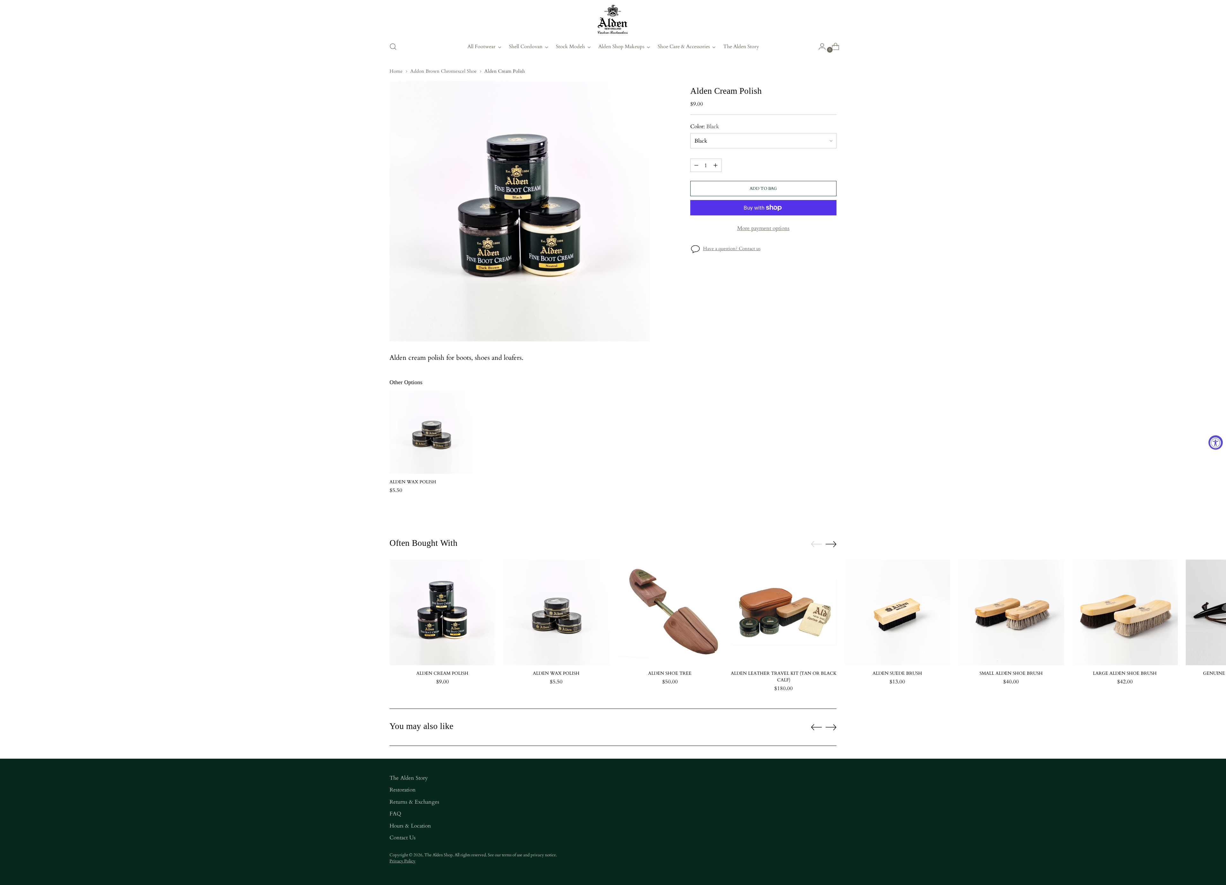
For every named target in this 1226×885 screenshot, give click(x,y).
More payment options (763, 228)
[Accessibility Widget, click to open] (1215, 442)
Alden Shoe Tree (670, 673)
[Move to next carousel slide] (831, 544)
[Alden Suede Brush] (897, 612)
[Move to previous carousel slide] (816, 544)
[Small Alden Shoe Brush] (1011, 612)
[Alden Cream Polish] (442, 612)
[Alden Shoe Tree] (670, 612)
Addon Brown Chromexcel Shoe (443, 71)
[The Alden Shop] (613, 20)
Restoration (403, 789)
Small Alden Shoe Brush (1011, 673)
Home (396, 71)
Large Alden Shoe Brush (1125, 673)
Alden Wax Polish (413, 482)
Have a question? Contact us (732, 248)
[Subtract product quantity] (696, 165)
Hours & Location (410, 825)
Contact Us (403, 837)
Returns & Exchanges (414, 802)
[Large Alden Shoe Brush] (1125, 612)
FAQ (395, 813)
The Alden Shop (438, 855)
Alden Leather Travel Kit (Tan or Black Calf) (783, 676)
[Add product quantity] (715, 165)
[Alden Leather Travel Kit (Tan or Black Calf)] (783, 612)
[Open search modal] (393, 46)
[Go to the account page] (819, 46)
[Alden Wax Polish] (431, 432)
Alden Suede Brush (897, 673)
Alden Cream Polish (442, 673)
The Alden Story (409, 778)
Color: (704, 126)
